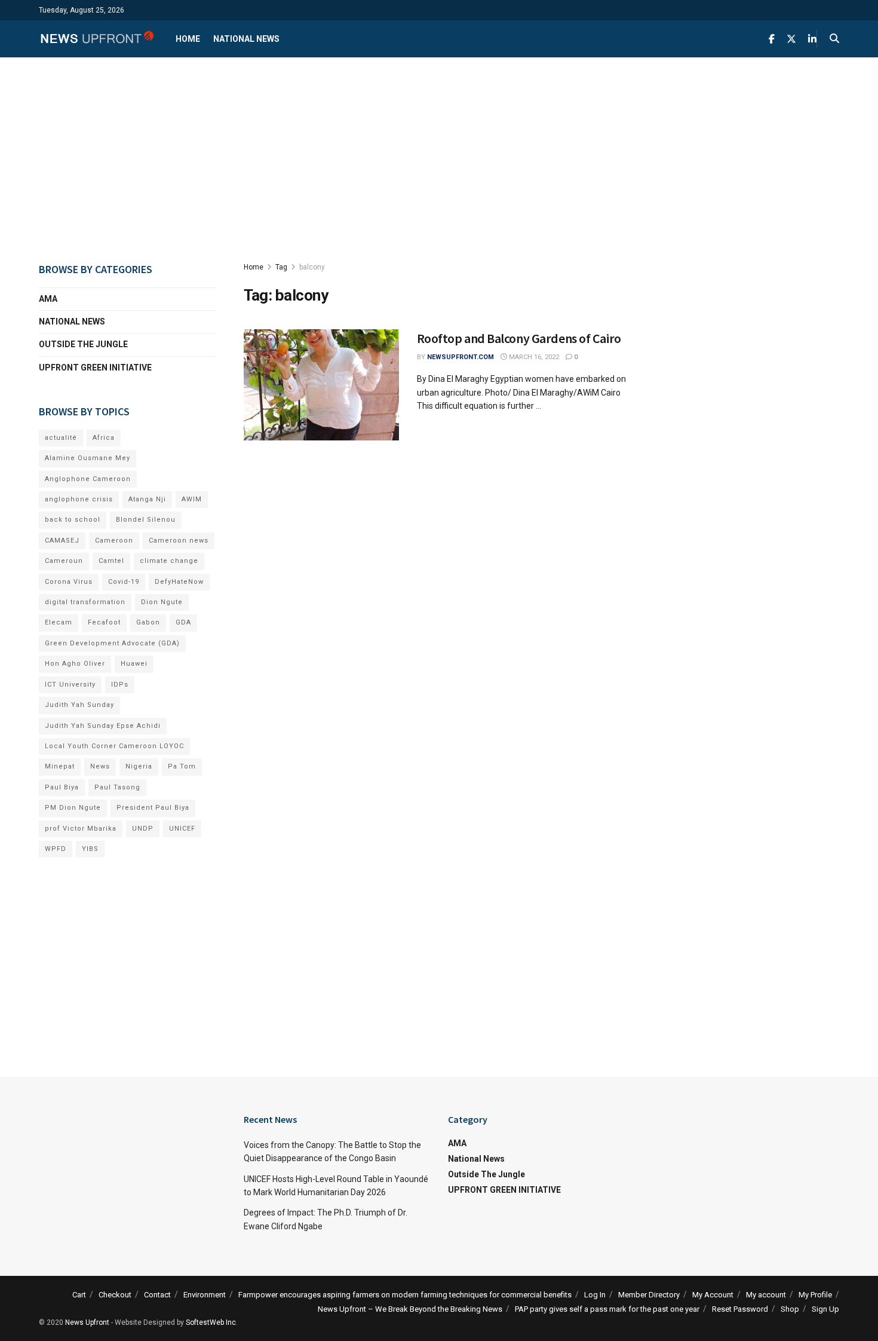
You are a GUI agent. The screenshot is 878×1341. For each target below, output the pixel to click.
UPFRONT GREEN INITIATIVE (95, 367)
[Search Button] (834, 38)
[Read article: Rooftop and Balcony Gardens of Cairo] (321, 384)
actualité (61, 438)
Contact (157, 1294)
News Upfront (87, 1322)
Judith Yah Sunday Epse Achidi (103, 726)
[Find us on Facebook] (772, 39)
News (100, 766)
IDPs (119, 684)
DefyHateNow (179, 582)
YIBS (90, 849)
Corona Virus (69, 582)
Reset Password (740, 1309)
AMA (48, 299)
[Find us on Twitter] (791, 39)
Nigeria (138, 766)
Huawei (134, 664)
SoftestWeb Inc (211, 1322)
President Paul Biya (152, 808)
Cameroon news (178, 540)
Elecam (58, 622)
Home (188, 39)
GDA (183, 622)
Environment (204, 1294)
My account (766, 1294)
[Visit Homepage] (97, 38)
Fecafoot (104, 622)
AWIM (192, 499)
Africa (104, 438)
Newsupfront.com (460, 357)
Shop (790, 1309)
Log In (595, 1294)
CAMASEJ (62, 540)
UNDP (143, 828)
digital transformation (85, 602)
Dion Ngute (162, 602)
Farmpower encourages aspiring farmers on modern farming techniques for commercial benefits (405, 1294)
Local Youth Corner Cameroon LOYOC (114, 746)
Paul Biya (62, 787)
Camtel (111, 561)
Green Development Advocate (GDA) (112, 643)
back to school (72, 519)
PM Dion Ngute (73, 808)
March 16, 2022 (533, 357)
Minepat (60, 766)
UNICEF (182, 828)
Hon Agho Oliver (75, 664)
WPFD (55, 849)
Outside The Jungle (83, 344)
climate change (169, 561)
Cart (79, 1294)
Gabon (148, 622)
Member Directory (649, 1294)
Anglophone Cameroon (88, 479)
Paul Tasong (117, 787)
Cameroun (64, 561)
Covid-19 (123, 582)
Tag (281, 267)
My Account (712, 1294)
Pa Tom (182, 766)
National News (246, 39)
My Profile (815, 1294)
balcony (312, 267)
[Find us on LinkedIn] (812, 39)
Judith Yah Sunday (79, 705)
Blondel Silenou (146, 519)
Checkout (115, 1294)
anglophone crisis (79, 499)
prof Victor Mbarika (80, 828)
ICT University (70, 684)
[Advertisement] (439, 159)
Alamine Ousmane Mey (87, 458)
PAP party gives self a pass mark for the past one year (607, 1309)
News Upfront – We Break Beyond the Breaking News (410, 1309)
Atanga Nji (147, 499)
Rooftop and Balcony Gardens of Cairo (519, 338)
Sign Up (825, 1309)
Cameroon (114, 540)
